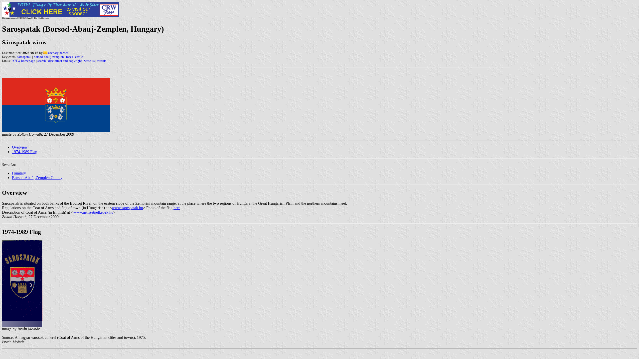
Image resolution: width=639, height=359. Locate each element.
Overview (20, 147)
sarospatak (24, 57)
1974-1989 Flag (24, 152)
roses (69, 57)
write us (89, 61)
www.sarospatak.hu (127, 208)
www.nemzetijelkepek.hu (93, 212)
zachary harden (58, 53)
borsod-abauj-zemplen (49, 57)
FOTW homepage (23, 61)
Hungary (19, 173)
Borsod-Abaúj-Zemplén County (37, 178)
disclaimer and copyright (65, 61)
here (176, 208)
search (41, 61)
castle (79, 57)
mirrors (101, 61)
